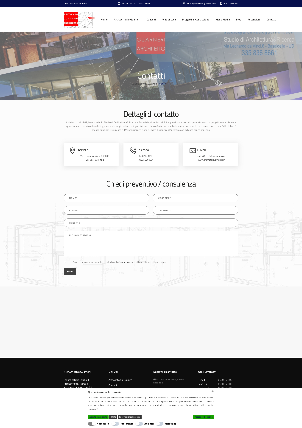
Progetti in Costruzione (195, 20)
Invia (70, 271)
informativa (123, 262)
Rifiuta (113, 416)
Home (104, 20)
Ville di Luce (169, 20)
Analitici (149, 423)
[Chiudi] (212, 391)
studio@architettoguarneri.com (211, 156)
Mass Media (223, 20)
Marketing (170, 423)
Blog (238, 20)
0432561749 (145, 156)
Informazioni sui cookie (129, 416)
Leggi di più (93, 409)
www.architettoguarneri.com (211, 159)
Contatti (271, 20)
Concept (151, 20)
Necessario (103, 423)
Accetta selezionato (98, 416)
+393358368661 (145, 159)
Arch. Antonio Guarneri (127, 20)
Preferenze (126, 423)
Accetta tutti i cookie (204, 416)
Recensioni (254, 20)
